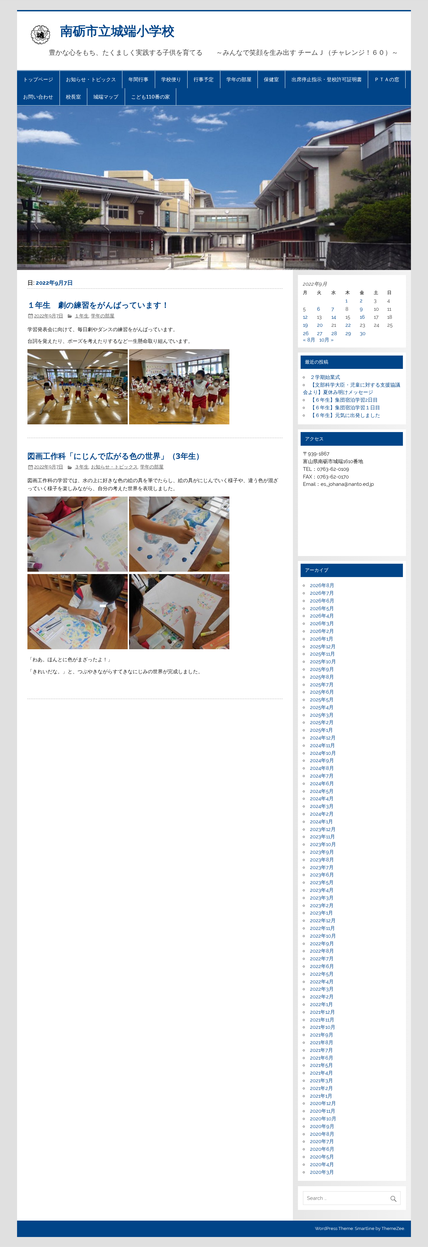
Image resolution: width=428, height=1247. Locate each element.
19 (305, 325)
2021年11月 (322, 1020)
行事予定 (204, 79)
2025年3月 (322, 715)
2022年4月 (322, 982)
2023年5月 (322, 882)
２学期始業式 (325, 377)
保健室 (271, 79)
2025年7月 (322, 685)
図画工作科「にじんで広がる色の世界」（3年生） (115, 455)
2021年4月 (321, 1073)
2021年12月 (322, 1012)
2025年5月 (322, 700)
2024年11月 (322, 745)
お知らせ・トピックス (91, 79)
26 (306, 333)
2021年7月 (321, 1050)
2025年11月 (322, 654)
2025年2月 (322, 722)
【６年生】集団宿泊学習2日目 (344, 400)
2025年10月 (323, 662)
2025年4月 (322, 707)
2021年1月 (321, 1096)
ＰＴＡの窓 (386, 79)
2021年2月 (321, 1088)
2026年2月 (322, 631)
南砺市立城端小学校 (117, 30)
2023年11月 (322, 837)
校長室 (73, 97)
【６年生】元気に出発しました (345, 415)
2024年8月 (322, 768)
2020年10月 (323, 1119)
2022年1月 (321, 1004)
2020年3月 (322, 1172)
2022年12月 (323, 921)
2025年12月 (323, 647)
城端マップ (105, 97)
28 (334, 333)
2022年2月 (322, 997)
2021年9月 (321, 1035)
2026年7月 (322, 593)
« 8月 (309, 340)
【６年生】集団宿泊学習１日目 (345, 408)
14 (333, 317)
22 (348, 325)
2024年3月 (322, 806)
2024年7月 (322, 776)
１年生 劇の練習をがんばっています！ (98, 304)
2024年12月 (323, 738)
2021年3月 (321, 1081)
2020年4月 (322, 1164)
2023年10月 (323, 844)
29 (348, 333)
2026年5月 (322, 608)
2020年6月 (322, 1149)
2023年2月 (322, 906)
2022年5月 (322, 974)
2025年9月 (322, 669)
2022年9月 (322, 944)
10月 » (326, 340)
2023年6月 (322, 875)
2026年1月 (321, 639)
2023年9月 (322, 852)
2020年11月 (322, 1111)
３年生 (82, 466)
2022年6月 (322, 966)
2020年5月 (322, 1157)
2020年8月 (322, 1134)
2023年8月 (322, 860)
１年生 (82, 315)
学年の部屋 (238, 79)
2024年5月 (322, 791)
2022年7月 (322, 959)
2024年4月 (322, 799)
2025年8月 (322, 677)
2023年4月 (322, 890)
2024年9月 (322, 760)
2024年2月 (322, 814)
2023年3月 (322, 898)
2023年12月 (323, 829)
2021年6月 (321, 1058)
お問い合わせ (38, 97)
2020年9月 (322, 1126)
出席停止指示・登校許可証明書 (327, 79)
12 (305, 317)
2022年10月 (323, 936)
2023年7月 (322, 867)
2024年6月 (322, 784)
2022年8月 (322, 951)
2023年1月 (321, 913)
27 (319, 333)
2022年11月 (322, 928)
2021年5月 (321, 1065)
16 (362, 317)
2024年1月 (321, 822)
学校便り (171, 79)
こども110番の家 (150, 97)
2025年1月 (321, 730)
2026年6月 (322, 601)
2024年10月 (323, 753)
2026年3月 (322, 623)
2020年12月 (323, 1103)
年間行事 (138, 79)
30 (362, 333)
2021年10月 (322, 1027)
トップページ (38, 79)
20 (320, 325)
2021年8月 (321, 1043)
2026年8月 (322, 585)
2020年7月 (322, 1141)
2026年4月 (322, 616)
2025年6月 (322, 692)
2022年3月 (322, 989)
